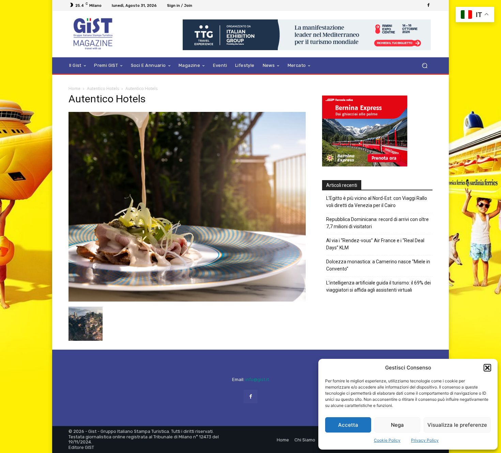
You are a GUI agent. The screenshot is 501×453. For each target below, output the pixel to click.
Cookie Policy (387, 440)
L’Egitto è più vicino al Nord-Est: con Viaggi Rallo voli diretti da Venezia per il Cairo (376, 201)
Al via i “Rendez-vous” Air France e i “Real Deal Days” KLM (375, 244)
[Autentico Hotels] (187, 300)
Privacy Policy (425, 440)
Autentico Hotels (103, 88)
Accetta (348, 425)
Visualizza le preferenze (457, 425)
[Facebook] (428, 5)
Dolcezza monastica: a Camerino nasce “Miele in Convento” (378, 265)
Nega (397, 425)
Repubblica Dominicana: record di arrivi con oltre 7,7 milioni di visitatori (377, 223)
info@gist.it (257, 379)
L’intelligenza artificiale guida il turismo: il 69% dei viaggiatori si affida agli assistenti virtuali (378, 286)
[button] (487, 367)
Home (74, 88)
